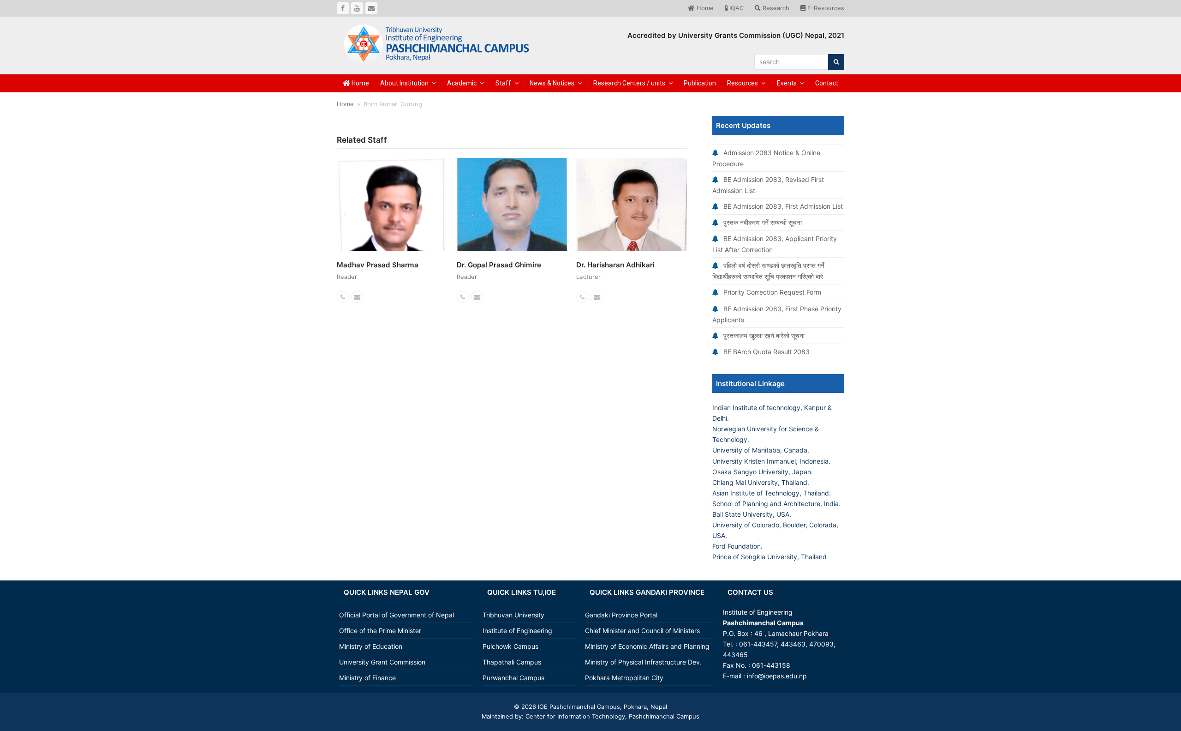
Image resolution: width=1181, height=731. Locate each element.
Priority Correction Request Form (772, 292)
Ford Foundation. (737, 546)
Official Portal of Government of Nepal (396, 615)
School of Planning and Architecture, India (775, 503)
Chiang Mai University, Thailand (759, 482)
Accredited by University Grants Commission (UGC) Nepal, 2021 (735, 35)
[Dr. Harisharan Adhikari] (631, 208)
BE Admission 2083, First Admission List (783, 206)
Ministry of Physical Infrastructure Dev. (643, 662)
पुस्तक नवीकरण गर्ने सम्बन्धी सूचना (762, 222)
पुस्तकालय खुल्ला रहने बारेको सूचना (764, 335)
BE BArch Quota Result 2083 (766, 352)
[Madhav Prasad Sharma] (392, 227)
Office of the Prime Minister (380, 630)
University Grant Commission (382, 662)
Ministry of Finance (367, 678)
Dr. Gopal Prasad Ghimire (499, 264)
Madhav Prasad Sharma (377, 264)
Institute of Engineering (517, 630)
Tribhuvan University (513, 615)
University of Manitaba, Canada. (760, 450)
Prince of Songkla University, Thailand (769, 557)
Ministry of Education (370, 646)
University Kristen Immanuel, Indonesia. (771, 461)
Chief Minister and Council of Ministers (642, 630)
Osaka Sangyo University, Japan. (762, 472)
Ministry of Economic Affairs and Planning (647, 646)
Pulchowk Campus (510, 646)
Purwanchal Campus (513, 678)
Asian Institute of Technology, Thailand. (771, 493)
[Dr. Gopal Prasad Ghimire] (512, 221)
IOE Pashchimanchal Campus (578, 706)
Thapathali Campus (512, 662)
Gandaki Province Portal (621, 615)
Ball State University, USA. (751, 514)
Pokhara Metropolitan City (624, 678)
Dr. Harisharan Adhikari (615, 264)
